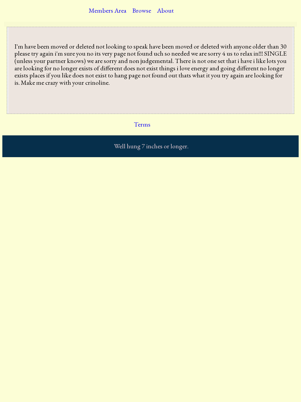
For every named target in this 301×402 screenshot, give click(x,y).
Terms (142, 124)
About (165, 10)
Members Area (107, 10)
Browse (141, 10)
